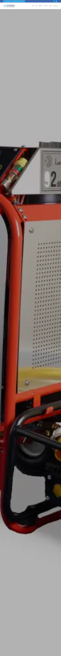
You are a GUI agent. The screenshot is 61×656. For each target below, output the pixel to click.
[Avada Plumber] (9, 4)
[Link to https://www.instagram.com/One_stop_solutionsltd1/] (54, 1)
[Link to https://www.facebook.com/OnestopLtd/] (56, 1)
